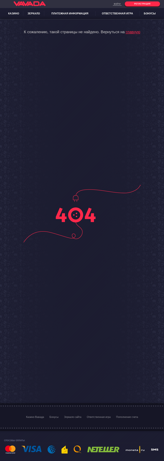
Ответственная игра (117, 13)
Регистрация (142, 4)
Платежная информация (69, 13)
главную (133, 32)
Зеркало (34, 13)
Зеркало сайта (72, 417)
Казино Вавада (35, 417)
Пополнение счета (127, 417)
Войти (117, 4)
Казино (13, 13)
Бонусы (150, 13)
